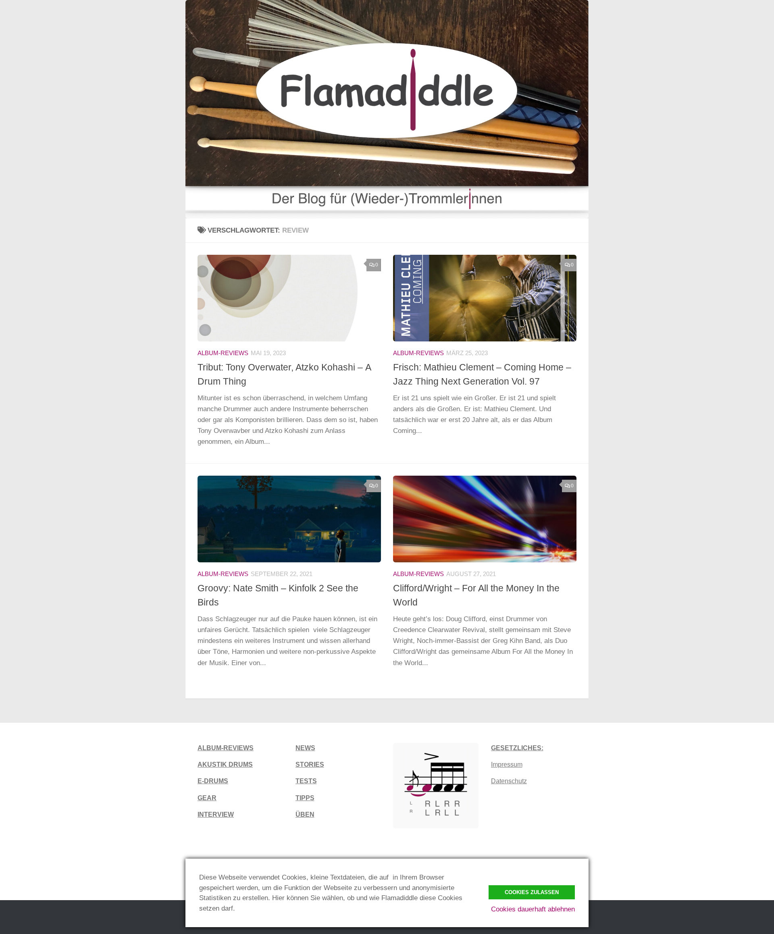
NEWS (305, 748)
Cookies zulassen (532, 892)
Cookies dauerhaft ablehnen (533, 909)
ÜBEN (304, 814)
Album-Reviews (223, 353)
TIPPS (304, 798)
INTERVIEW (216, 814)
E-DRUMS (213, 781)
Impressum (506, 764)
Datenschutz (509, 781)
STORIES (309, 764)
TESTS (306, 781)
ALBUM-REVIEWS (226, 748)
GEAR (207, 798)
